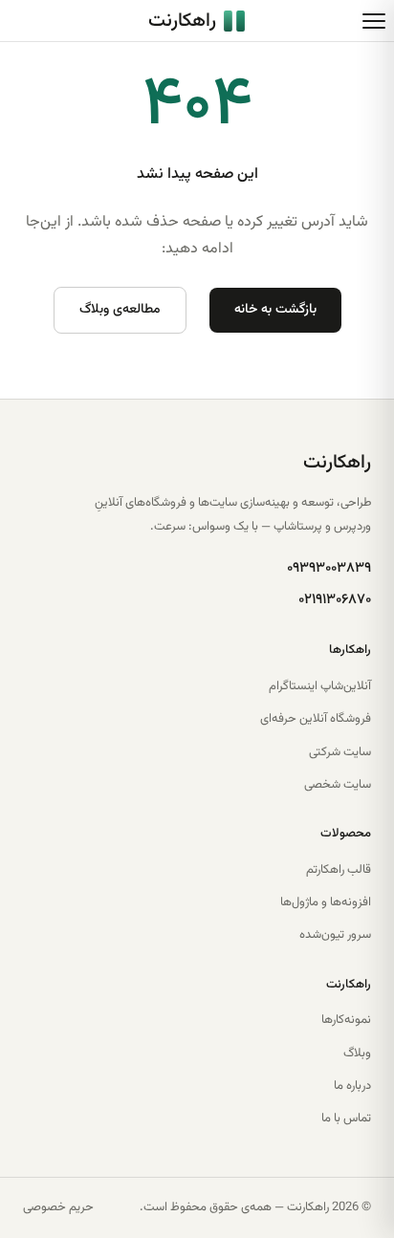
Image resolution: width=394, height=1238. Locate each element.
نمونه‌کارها (346, 1020)
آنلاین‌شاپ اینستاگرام (320, 686)
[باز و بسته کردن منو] (374, 21)
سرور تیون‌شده (335, 935)
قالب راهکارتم (338, 870)
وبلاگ (357, 1053)
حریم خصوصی (58, 1207)
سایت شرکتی (340, 752)
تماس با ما (346, 1118)
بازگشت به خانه (275, 309)
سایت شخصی (337, 784)
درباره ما (352, 1086)
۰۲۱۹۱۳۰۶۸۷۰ (334, 600)
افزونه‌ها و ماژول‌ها (325, 902)
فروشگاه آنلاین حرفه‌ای (315, 718)
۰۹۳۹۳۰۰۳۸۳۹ (329, 568)
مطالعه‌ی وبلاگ (120, 309)
